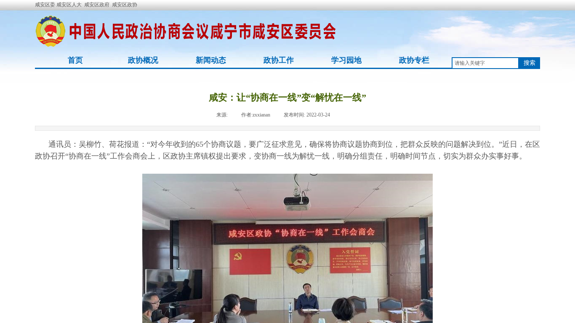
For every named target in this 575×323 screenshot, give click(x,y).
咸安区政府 (96, 5)
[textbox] (485, 63)
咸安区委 (45, 5)
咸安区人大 (69, 5)
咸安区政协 (124, 5)
